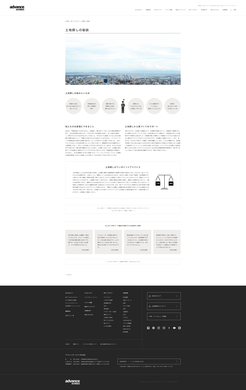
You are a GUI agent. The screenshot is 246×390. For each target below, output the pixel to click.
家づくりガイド (193, 9)
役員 (124, 303)
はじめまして (69, 292)
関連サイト (76, 344)
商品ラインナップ (180, 9)
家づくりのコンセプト (71, 297)
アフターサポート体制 (110, 311)
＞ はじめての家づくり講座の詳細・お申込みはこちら (123, 261)
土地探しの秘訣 (108, 317)
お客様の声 (204, 9)
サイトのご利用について (90, 344)
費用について (107, 314)
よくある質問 (107, 326)
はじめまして (138, 9)
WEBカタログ (156, 296)
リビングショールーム (91, 297)
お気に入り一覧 (69, 315)
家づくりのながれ (109, 320)
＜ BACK (68, 274)
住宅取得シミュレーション (72, 305)
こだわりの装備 (108, 300)
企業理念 (125, 311)
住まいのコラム (215, 9)
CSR (124, 314)
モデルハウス (158, 9)
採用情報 (125, 331)
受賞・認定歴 (126, 326)
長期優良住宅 (107, 303)
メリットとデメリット (71, 303)
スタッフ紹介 (126, 305)
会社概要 (125, 297)
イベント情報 (168, 9)
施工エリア (107, 323)
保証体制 (106, 308)
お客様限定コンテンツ (159, 306)
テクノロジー (107, 297)
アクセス (125, 317)
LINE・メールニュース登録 (157, 316)
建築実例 (148, 9)
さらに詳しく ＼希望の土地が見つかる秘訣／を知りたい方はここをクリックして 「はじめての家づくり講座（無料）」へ (123, 209)
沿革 (124, 308)
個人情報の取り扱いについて (108, 344)
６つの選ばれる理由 (70, 300)
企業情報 (224, 9)
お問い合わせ (126, 329)
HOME (67, 21)
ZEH (105, 305)
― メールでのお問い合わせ (132, 361)
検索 (235, 9)
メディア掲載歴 (127, 323)
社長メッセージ (127, 300)
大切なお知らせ (127, 320)
